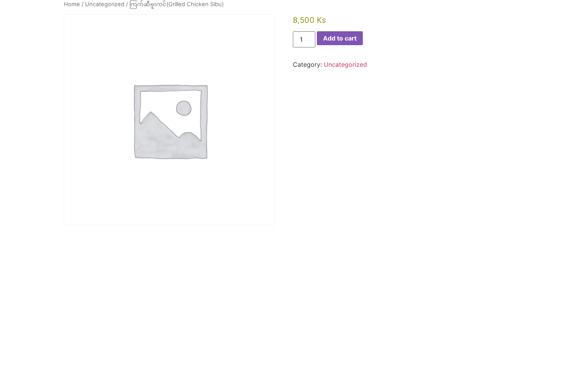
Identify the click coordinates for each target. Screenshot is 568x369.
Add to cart (340, 38)
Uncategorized (104, 4)
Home (72, 4)
